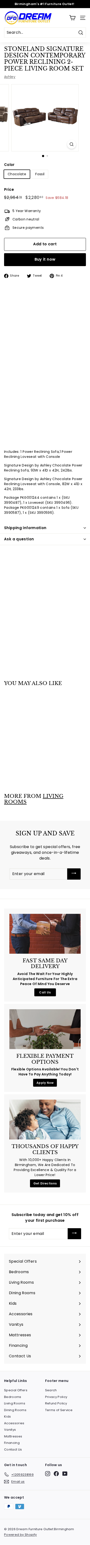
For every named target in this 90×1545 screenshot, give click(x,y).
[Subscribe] (74, 874)
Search (51, 1390)
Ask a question (19, 539)
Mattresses (13, 1436)
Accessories (14, 1423)
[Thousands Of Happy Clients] (45, 1120)
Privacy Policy (56, 1397)
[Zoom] (71, 144)
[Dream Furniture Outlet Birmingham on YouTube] (64, 1473)
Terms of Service (59, 1410)
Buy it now (45, 259)
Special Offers (15, 1390)
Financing (12, 1443)
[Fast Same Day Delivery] (45, 934)
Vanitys (10, 1429)
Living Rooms (14, 1403)
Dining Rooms (15, 1410)
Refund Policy (56, 1403)
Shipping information (25, 527)
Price (9, 189)
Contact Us (13, 1449)
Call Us (45, 992)
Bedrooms (12, 1397)
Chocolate (17, 174)
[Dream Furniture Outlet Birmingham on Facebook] (56, 1473)
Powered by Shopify (20, 1534)
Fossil (39, 174)
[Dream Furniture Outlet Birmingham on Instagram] (47, 1473)
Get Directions (45, 1183)
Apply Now (45, 1083)
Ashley (9, 76)
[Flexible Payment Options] (45, 1029)
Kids (7, 1416)
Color (9, 164)
